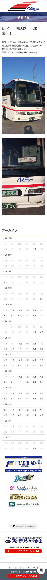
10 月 (20, 310)
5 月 (12, 315)
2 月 (34, 249)
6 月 (5, 282)
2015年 (8, 387)
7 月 (41, 360)
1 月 (41, 299)
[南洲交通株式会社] (22, 543)
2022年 (8, 271)
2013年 (8, 421)
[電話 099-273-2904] (23, 575)
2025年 (8, 238)
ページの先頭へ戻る (25, 526)
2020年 (8, 304)
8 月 (34, 310)
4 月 (20, 299)
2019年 (8, 321)
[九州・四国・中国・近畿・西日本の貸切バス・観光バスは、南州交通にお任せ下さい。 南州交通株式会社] (23, 6)
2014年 (8, 404)
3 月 (27, 365)
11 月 (13, 310)
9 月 (27, 310)
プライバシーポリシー (17, 568)
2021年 (8, 288)
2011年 (8, 437)
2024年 (8, 255)
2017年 (8, 354)
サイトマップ (33, 568)
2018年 (8, 338)
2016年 (8, 371)
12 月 (5, 261)
